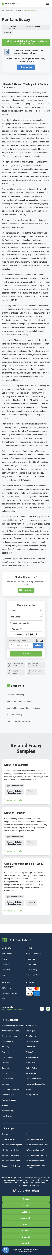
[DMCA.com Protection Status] (26, 1190)
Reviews (5, 1134)
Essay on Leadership (15, 695)
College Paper (31, 1052)
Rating (28, 1134)
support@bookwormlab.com (13, 1010)
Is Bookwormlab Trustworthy (37, 1145)
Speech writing (7, 1111)
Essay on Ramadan (14, 812)
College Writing (7, 1057)
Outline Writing (31, 1068)
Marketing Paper (32, 1057)
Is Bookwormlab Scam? (11, 1161)
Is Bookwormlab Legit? (35, 1139)
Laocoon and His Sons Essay (19, 721)
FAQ (3, 975)
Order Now (26, 653)
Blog (3, 999)
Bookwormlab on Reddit (11, 1166)
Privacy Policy (31, 959)
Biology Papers (31, 1025)
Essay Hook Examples (16, 764)
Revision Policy (31, 970)
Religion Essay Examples (38, 27)
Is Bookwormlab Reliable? (11, 1150)
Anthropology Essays (10, 1036)
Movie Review (31, 1063)
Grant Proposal (7, 1079)
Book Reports (31, 1031)
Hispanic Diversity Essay (17, 715)
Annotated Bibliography (11, 1031)
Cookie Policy (31, 964)
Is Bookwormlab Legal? (35, 1150)
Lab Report (6, 1084)
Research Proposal (9, 1100)
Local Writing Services (10, 993)
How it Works (7, 954)
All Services (6, 988)
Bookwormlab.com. (31, 1250)
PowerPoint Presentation (35, 1084)
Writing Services (32, 1095)
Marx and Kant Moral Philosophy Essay (23, 708)
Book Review (31, 1036)
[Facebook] (43, 1009)
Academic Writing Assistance (13, 1025)
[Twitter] (48, 1009)
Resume (5, 1105)
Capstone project (32, 1041)
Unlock (38, 645)
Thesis (28, 1089)
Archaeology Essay (9, 1041)
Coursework (6, 1063)
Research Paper (8, 1095)
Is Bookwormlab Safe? (35, 1161)
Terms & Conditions (33, 954)
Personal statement (33, 1079)
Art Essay (5, 1047)
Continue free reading (13, 800)
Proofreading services (10, 1089)
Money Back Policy (33, 975)
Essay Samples (12, 27)
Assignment (6, 1052)
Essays (4, 1073)
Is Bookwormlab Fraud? (11, 1155)
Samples (5, 964)
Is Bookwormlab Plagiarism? (12, 1145)
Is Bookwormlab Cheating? (36, 1155)
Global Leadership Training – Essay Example (23, 865)
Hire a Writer (26, 67)
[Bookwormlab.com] (10, 3)
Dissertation (6, 1068)
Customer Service (8, 1139)
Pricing (4, 959)
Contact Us (6, 970)
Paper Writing (31, 1073)
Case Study (30, 1047)
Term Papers (7, 1116)
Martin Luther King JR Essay (19, 701)
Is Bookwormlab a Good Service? (35, 1166)
